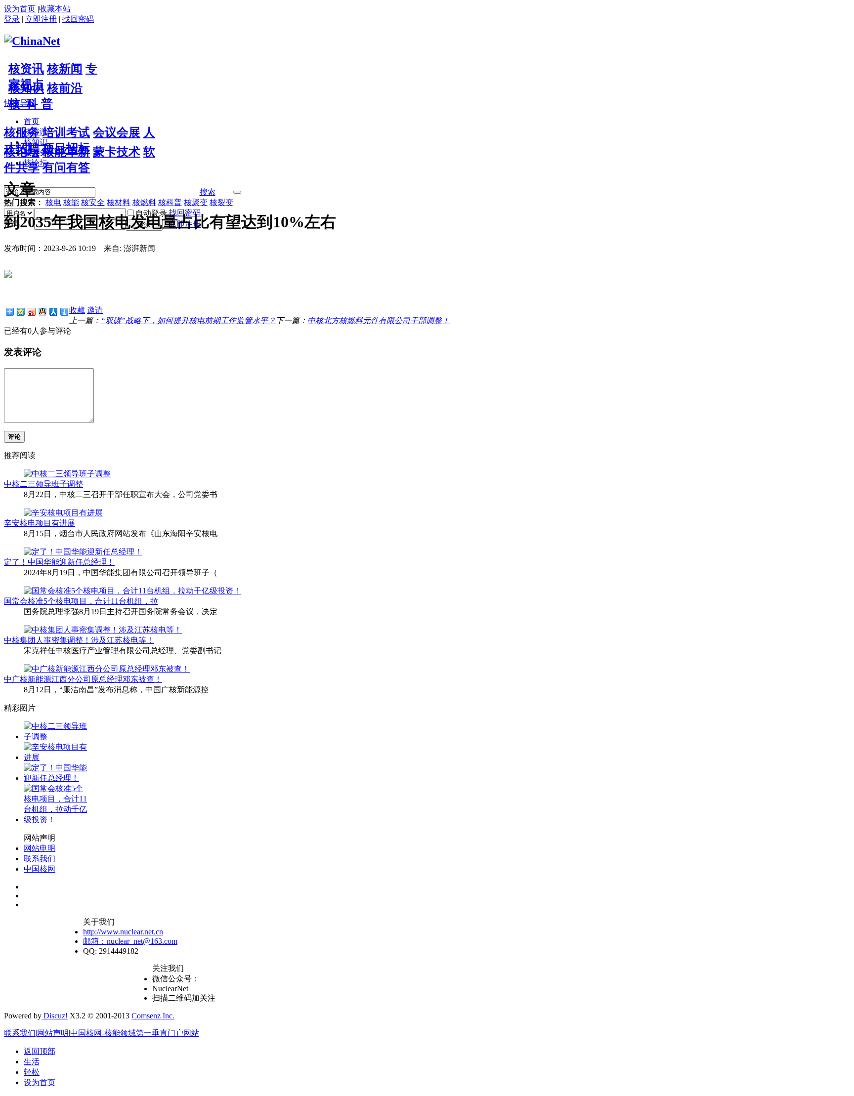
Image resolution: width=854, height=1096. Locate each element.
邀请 (95, 310)
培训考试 (66, 132)
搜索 (207, 192)
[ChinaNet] (32, 41)
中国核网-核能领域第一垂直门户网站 (134, 1033)
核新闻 (65, 68)
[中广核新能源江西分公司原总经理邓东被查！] (107, 669)
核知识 (26, 88)
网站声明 (53, 1033)
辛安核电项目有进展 (39, 523)
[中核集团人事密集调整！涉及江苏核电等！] (103, 630)
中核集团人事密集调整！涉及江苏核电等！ (79, 640)
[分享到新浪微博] (31, 311)
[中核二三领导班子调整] (67, 473)
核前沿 (65, 88)
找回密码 (78, 19)
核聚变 (196, 202)
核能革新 (66, 151)
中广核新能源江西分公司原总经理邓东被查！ (83, 679)
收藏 (77, 310)
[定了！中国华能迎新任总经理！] (83, 552)
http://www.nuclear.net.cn (123, 931)
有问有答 (66, 167)
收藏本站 (55, 8)
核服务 (22, 132)
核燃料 (144, 202)
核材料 (118, 202)
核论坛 (22, 151)
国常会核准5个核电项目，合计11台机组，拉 (81, 601)
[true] (237, 192)
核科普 (170, 202)
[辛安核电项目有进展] (63, 512)
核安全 (93, 202)
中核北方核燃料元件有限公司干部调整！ (378, 320)
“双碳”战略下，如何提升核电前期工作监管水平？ (188, 320)
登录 (12, 19)
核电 (53, 202)
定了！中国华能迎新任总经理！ (59, 562)
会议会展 (116, 132)
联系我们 (39, 858)
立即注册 (41, 19)
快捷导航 (20, 103)
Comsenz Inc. (152, 1016)
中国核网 (39, 869)
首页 (32, 121)
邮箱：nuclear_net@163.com (130, 941)
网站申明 (39, 848)
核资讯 (26, 68)
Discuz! (55, 1016)
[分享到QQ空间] (20, 311)
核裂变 (221, 202)
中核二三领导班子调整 (43, 484)
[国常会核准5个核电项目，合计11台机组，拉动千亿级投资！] (132, 591)
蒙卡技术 (116, 151)
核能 (71, 202)
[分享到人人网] (52, 311)
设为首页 (20, 8)
